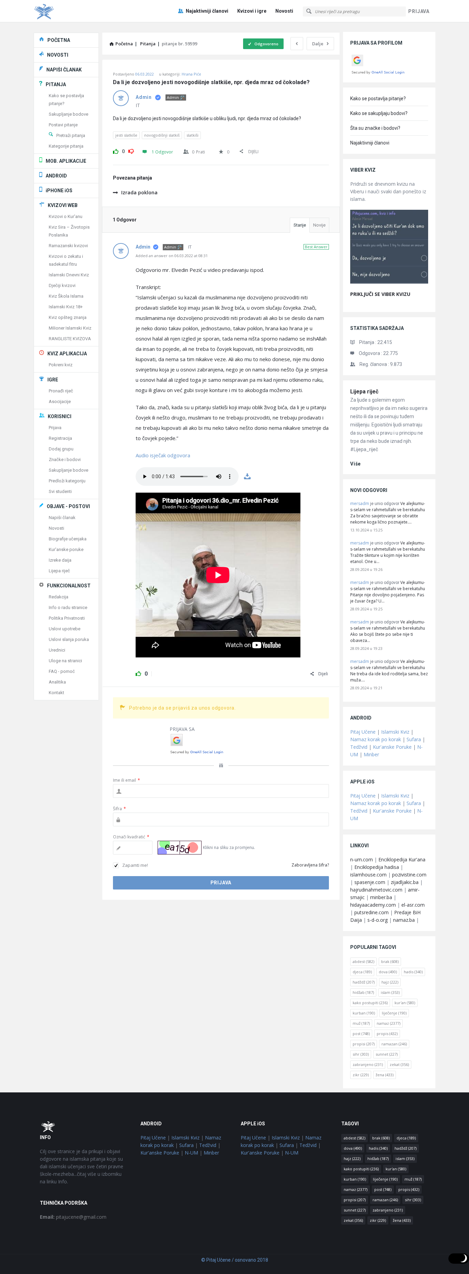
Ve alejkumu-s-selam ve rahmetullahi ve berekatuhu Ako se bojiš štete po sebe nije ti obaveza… (387, 631)
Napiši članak (62, 517)
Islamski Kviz (395, 731)
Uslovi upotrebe (64, 628)
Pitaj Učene (363, 731)
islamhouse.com (368, 874)
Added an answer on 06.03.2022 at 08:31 (172, 255)
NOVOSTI (57, 55)
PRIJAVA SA (182, 729)
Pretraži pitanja (70, 135)
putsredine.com (371, 912)
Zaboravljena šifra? (310, 865)
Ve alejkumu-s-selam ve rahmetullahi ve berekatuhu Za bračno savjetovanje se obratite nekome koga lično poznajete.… (387, 513)
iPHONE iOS (59, 190)
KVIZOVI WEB (63, 205)
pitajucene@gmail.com (73, 1217)
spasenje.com (369, 882)
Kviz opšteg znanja (68, 317)
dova (388, 971)
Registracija (60, 438)
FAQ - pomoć (62, 671)
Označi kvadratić (131, 837)
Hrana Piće (191, 74)
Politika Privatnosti (67, 618)
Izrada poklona (139, 192)
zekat (399, 1064)
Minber (371, 754)
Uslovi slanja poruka (69, 639)
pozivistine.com (409, 874)
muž (361, 1023)
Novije (319, 225)
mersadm (359, 503)
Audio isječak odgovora (163, 455)
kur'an (404, 1002)
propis (387, 1033)
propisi (364, 1043)
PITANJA (56, 84)
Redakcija (58, 596)
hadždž (364, 982)
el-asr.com (413, 905)
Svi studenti (60, 491)
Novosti (284, 11)
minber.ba (381, 897)
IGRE (52, 379)
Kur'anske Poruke (392, 747)
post (361, 1033)
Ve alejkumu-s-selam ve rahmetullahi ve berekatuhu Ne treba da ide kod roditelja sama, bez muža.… (389, 670)
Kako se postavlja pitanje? (378, 98)
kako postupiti (370, 1002)
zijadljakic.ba (405, 882)
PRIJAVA (419, 11)
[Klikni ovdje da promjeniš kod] (180, 847)
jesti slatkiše (126, 135)
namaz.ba (404, 920)
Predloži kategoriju (67, 480)
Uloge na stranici (65, 660)
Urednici (57, 650)
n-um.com (361, 859)
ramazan (394, 1043)
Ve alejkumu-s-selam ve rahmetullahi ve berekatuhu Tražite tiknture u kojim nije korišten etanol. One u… (387, 552)
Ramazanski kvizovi (68, 245)
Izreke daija (60, 560)
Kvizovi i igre (251, 11)
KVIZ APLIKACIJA (67, 353)
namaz (388, 1023)
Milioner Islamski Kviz (70, 328)
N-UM (191, 1152)
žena (384, 1074)
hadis (413, 971)
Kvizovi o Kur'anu (65, 216)
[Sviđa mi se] (115, 150)
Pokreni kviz (60, 364)
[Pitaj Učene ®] (68, 11)
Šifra (119, 809)
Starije (300, 225)
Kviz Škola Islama (66, 296)
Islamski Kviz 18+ (66, 306)
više (355, 464)
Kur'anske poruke (66, 549)
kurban (364, 1012)
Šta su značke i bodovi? (375, 128)
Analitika (57, 682)
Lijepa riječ (364, 391)
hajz (389, 982)
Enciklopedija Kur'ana (401, 859)
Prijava (55, 427)
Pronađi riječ (61, 390)
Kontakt (56, 692)
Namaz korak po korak (375, 739)
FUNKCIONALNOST (69, 585)
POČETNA (58, 40)
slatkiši (192, 135)
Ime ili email (126, 780)
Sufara (414, 739)
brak (390, 961)
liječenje (394, 1012)
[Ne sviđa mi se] (131, 150)
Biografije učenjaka (68, 538)
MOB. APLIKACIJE (66, 161)
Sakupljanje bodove (68, 114)
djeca (362, 971)
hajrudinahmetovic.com (376, 889)
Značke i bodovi (65, 459)
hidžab (363, 992)
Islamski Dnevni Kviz (69, 274)
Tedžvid (358, 747)
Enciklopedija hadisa (376, 867)
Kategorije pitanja (66, 146)
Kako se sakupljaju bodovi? (379, 113)
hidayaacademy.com (373, 905)
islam (390, 992)
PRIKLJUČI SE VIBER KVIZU (380, 294)
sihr (361, 1054)
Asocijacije (60, 401)
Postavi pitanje (63, 124)
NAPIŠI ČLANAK (64, 69)
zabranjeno (368, 1064)
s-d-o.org (377, 920)
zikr (361, 1074)
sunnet (387, 1054)
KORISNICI (59, 416)
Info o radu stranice (68, 607)
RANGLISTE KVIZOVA (70, 338)
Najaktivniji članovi (207, 11)
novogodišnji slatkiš (162, 135)
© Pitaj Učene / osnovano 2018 (234, 1260)
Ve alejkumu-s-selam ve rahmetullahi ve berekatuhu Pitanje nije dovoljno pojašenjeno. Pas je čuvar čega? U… (387, 591)
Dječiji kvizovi (62, 285)
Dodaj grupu (61, 448)
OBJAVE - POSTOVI (68, 506)
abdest (363, 961)
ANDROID (56, 176)
